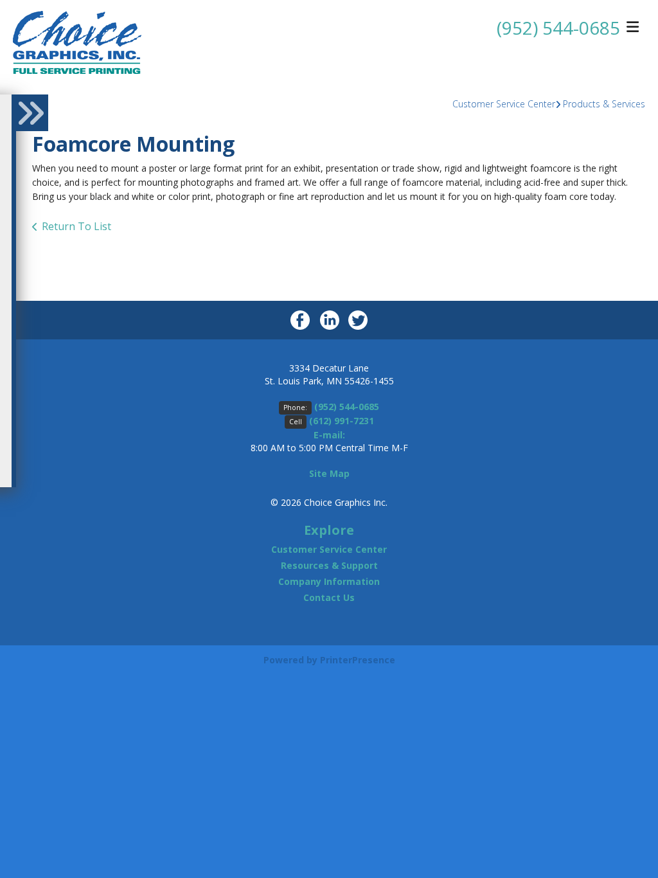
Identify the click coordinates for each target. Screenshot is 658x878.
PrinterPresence (357, 660)
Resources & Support (329, 565)
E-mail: (329, 435)
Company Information (329, 581)
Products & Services (604, 104)
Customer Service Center (503, 104)
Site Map (329, 473)
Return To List (76, 226)
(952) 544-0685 (558, 27)
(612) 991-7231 (341, 421)
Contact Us (329, 597)
